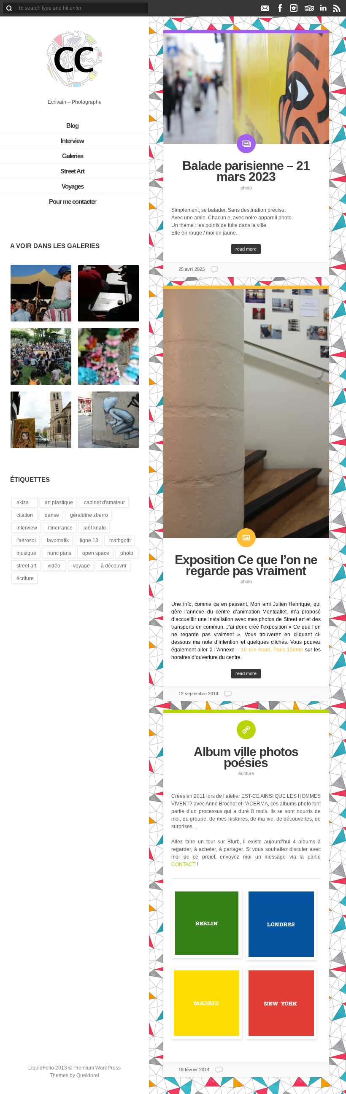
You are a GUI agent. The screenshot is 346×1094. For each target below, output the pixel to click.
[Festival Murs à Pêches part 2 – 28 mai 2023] (41, 293)
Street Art (72, 171)
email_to (265, 8)
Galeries (72, 155)
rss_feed (337, 8)
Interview (72, 140)
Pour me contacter (72, 201)
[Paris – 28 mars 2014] (108, 420)
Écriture (246, 773)
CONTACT (183, 864)
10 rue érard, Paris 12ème (272, 650)
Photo (246, 187)
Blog (72, 125)
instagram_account (294, 8)
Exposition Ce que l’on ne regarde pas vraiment (246, 565)
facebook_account (280, 8)
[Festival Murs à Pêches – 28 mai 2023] (108, 293)
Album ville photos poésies (246, 757)
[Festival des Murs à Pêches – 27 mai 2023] (108, 357)
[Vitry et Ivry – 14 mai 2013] (41, 420)
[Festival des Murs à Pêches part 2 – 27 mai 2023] (41, 357)
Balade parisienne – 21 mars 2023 (246, 171)
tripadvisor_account (309, 8)
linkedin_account (323, 8)
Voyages (73, 186)
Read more (246, 248)
